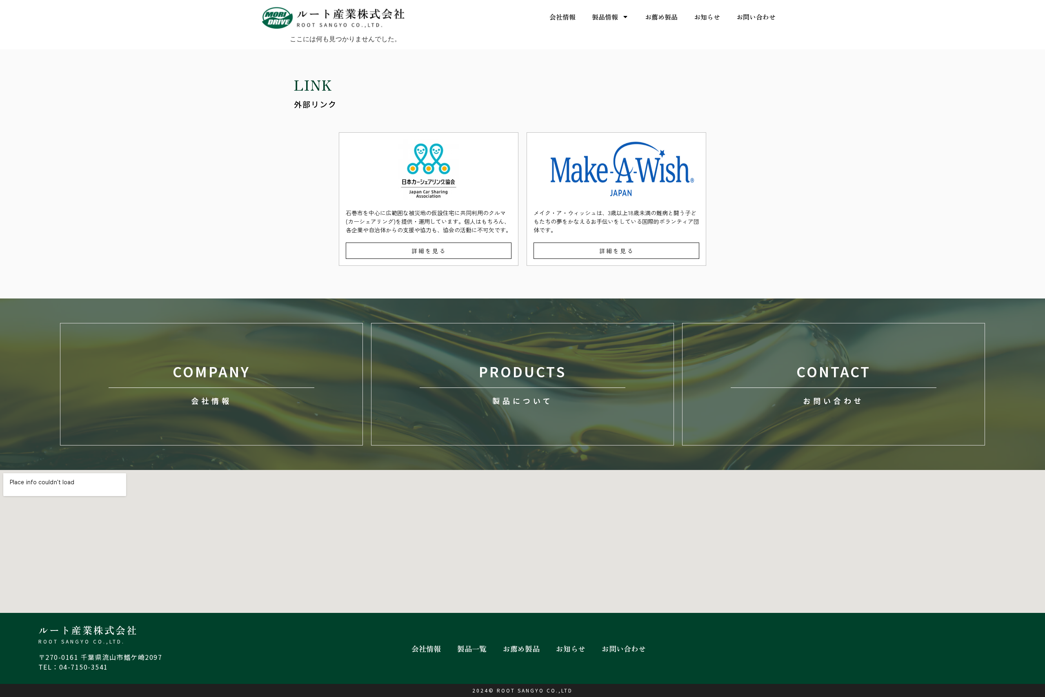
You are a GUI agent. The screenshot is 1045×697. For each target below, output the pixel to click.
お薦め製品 (661, 17)
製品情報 (605, 17)
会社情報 (562, 17)
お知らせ (707, 17)
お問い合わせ (756, 17)
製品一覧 (472, 648)
